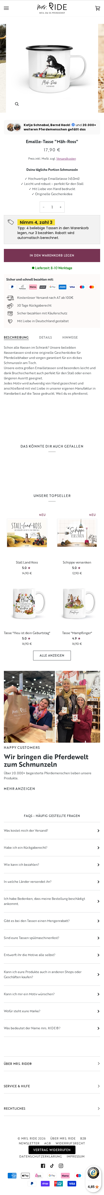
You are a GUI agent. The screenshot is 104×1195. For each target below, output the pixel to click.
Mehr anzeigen (19, 788)
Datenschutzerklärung (40, 1156)
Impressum (76, 1156)
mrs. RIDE (29, 1138)
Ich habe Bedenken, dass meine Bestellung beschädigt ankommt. (44, 901)
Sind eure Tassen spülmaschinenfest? (31, 938)
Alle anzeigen (52, 655)
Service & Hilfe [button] (17, 1086)
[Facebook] (43, 1166)
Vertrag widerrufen (52, 1150)
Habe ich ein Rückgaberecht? (25, 847)
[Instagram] (61, 1166)
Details (45, 337)
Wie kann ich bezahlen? (21, 864)
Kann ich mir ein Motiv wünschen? (29, 994)
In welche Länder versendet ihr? (28, 881)
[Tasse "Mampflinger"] (77, 603)
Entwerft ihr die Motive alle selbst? (29, 955)
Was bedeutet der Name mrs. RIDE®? (32, 1028)
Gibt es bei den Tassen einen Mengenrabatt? (37, 921)
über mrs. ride (63, 1138)
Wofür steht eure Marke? (22, 1011)
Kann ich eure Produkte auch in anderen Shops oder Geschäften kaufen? (43, 974)
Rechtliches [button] (14, 1108)
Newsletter (29, 1143)
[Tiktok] (52, 1166)
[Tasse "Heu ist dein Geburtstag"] (27, 603)
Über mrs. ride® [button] (18, 1064)
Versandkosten (66, 158)
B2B (83, 1138)
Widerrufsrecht (70, 1143)
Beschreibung (16, 337)
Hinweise (70, 337)
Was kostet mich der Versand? (26, 830)
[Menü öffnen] (11, 8)
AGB (47, 1143)
